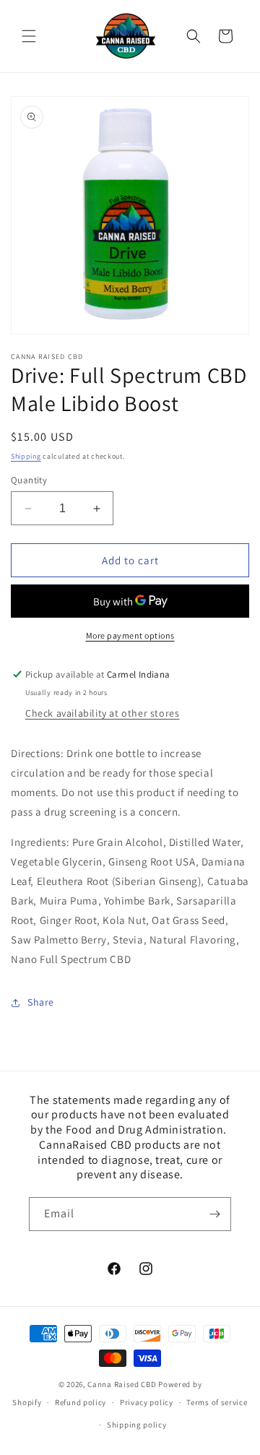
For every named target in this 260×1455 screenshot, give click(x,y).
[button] (29, 36)
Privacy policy (146, 1402)
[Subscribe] (214, 1214)
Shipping (26, 456)
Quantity (29, 480)
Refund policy (80, 1402)
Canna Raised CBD (121, 1384)
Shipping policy (137, 1425)
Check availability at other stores (102, 713)
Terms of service (216, 1402)
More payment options (130, 635)
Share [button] (40, 1002)
